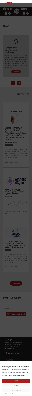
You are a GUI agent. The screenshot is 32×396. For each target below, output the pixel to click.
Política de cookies (9, 394)
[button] (29, 363)
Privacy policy (18, 394)
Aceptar (16, 381)
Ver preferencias (16, 390)
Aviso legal (24, 394)
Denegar (16, 385)
